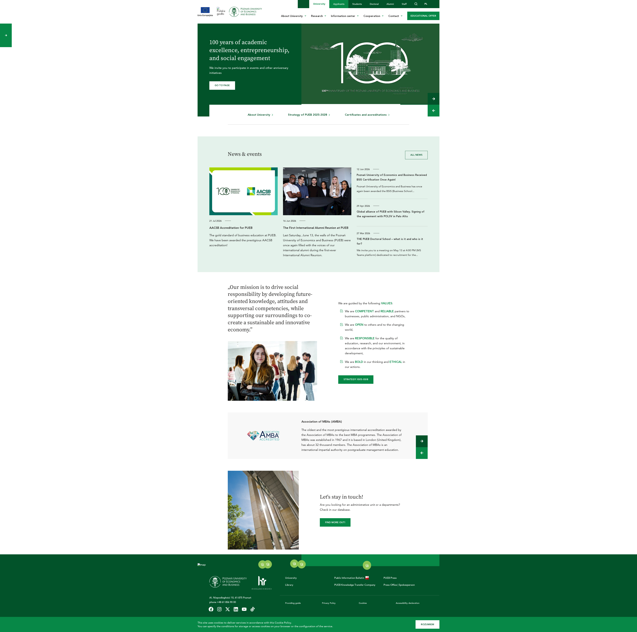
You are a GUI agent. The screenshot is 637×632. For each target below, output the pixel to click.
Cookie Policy (283, 622)
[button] (433, 99)
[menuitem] (319, 4)
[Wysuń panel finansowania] (6, 35)
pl (426, 3)
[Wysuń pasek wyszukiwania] (416, 4)
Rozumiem (427, 624)
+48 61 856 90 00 (226, 602)
